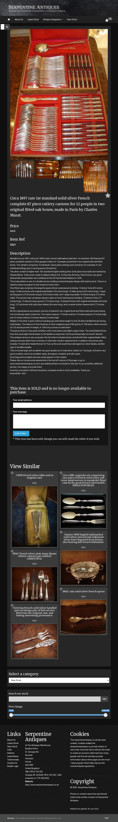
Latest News (12, 756)
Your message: (20, 412)
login (107, 818)
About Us (19, 19)
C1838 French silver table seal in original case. (34, 476)
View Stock (72, 19)
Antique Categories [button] (52, 19)
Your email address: (22, 400)
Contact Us (12, 763)
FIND (104, 699)
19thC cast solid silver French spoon (83, 591)
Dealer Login (12, 766)
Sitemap (10, 818)
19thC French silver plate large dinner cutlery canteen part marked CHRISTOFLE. (35, 556)
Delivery (10, 753)
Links (9, 750)
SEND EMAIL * (21, 433)
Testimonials (13, 760)
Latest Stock (33, 19)
